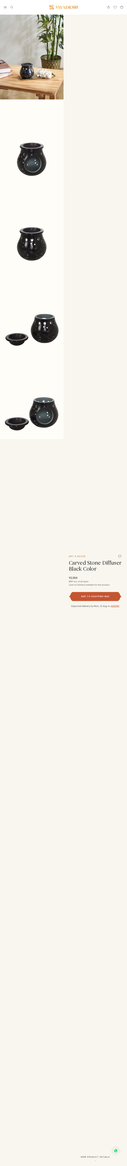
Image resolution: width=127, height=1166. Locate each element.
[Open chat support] (115, 1150)
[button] (95, 596)
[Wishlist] (120, 556)
